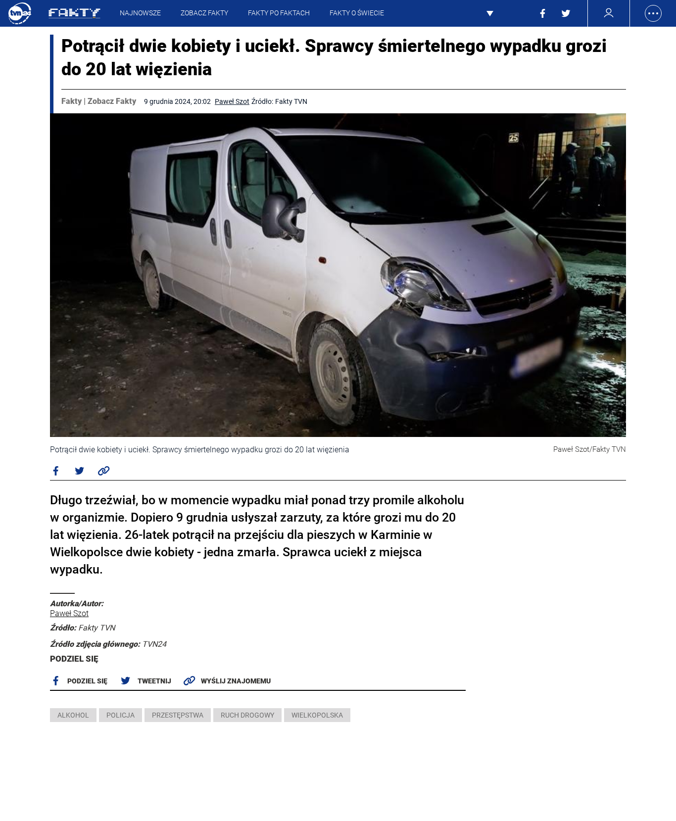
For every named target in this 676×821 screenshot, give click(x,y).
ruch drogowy (247, 715)
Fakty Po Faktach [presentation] (279, 13)
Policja (120, 715)
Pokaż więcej (501, 13)
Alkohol (73, 715)
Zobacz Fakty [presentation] (204, 13)
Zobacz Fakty (112, 101)
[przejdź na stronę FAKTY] (75, 13)
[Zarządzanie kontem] (609, 13)
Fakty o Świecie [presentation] (357, 13)
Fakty (71, 101)
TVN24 (20, 13)
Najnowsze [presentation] (140, 13)
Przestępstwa (177, 715)
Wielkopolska (317, 715)
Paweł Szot (232, 101)
